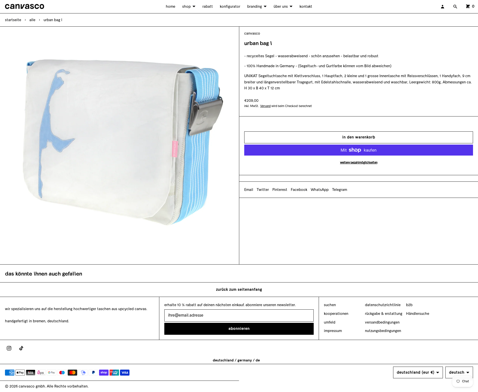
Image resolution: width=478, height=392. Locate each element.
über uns (281, 6)
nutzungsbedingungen (383, 331)
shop (186, 6)
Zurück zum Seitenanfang (239, 289)
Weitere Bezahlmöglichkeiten (358, 162)
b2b (409, 305)
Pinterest (279, 189)
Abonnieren (239, 328)
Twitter (263, 189)
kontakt (305, 6)
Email (248, 189)
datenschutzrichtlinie (383, 305)
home (170, 6)
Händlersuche (417, 313)
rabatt (207, 6)
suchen (330, 305)
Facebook (299, 189)
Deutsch (457, 372)
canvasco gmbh (32, 386)
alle (32, 20)
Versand (265, 106)
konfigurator (230, 6)
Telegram (339, 189)
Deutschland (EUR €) (415, 372)
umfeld (329, 322)
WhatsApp (320, 189)
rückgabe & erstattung (383, 313)
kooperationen (336, 313)
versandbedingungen (382, 322)
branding (254, 6)
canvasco (252, 33)
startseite (13, 20)
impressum (333, 331)
